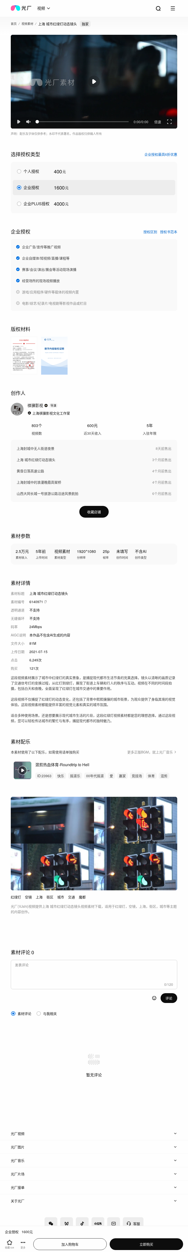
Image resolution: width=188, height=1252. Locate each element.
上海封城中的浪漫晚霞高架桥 (39, 482)
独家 (85, 23)
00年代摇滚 (95, 775)
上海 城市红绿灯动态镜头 (36, 459)
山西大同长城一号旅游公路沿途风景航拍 (47, 493)
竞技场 (137, 775)
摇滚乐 (75, 775)
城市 (60, 896)
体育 (151, 775)
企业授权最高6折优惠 (160, 154)
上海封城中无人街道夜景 (35, 448)
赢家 (122, 775)
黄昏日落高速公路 (30, 470)
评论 (168, 998)
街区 (50, 896)
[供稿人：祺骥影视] (17, 409)
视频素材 (27, 24)
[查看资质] (29, 413)
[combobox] (44, 8)
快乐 (60, 775)
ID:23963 (44, 775)
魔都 (82, 896)
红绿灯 (16, 896)
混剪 (164, 775)
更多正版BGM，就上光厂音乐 (150, 752)
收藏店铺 (94, 511)
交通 (71, 896)
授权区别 (150, 231)
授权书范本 (168, 231)
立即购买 (146, 1244)
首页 (14, 24)
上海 (39, 896)
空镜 (28, 896)
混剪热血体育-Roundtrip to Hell (62, 764)
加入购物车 (70, 1244)
